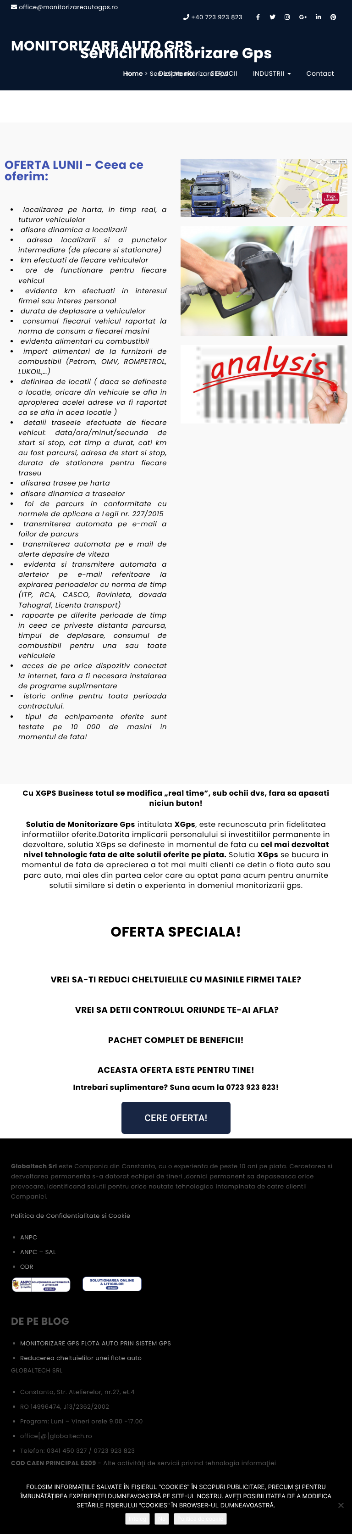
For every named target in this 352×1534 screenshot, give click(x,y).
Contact (320, 73)
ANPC (28, 1237)
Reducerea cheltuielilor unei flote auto (81, 1358)
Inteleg (137, 1518)
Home (133, 73)
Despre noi (177, 73)
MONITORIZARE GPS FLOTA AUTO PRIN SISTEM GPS (95, 1343)
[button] (175, 1118)
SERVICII (224, 73)
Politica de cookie (200, 1518)
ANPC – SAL (38, 1252)
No (161, 1518)
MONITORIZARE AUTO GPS (101, 46)
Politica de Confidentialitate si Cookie (70, 1215)
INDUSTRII (269, 73)
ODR (26, 1266)
